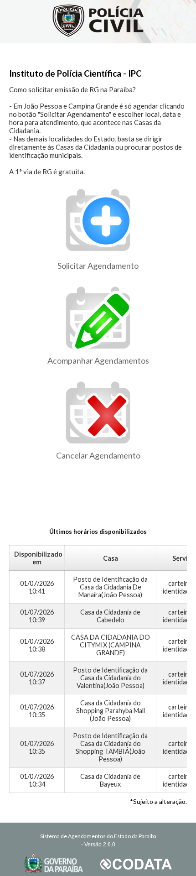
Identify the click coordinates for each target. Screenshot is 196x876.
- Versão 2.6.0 (98, 844)
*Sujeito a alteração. (158, 801)
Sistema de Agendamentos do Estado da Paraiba (98, 836)
